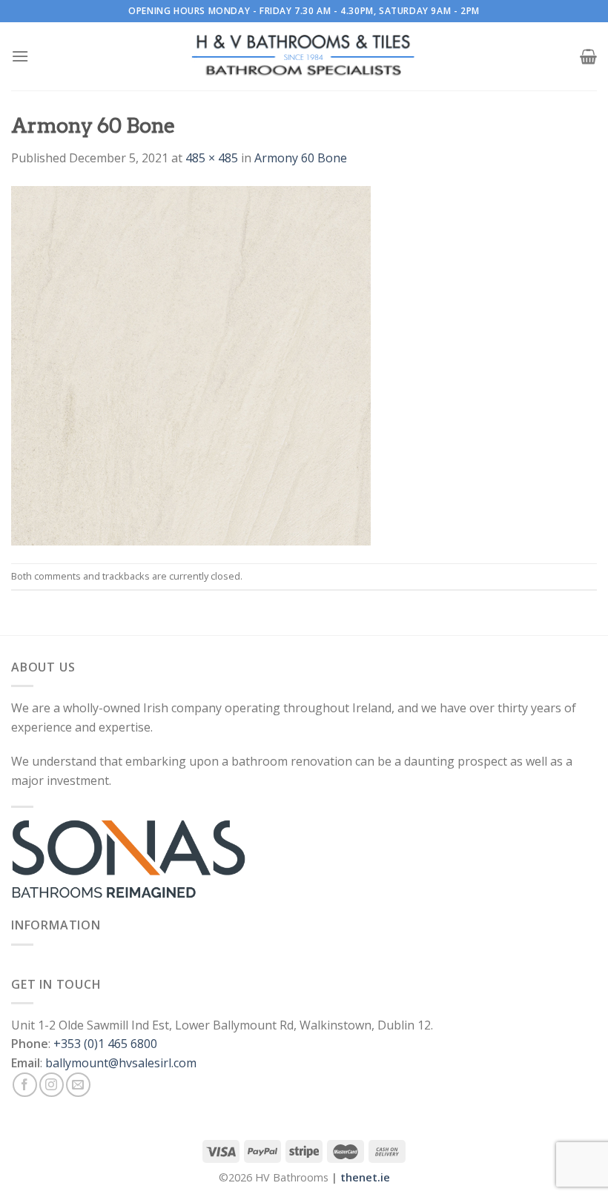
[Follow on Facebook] (25, 1084)
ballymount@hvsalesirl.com (120, 1063)
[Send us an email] (78, 1084)
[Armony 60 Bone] (191, 364)
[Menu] (20, 56)
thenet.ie (365, 1177)
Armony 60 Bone (300, 158)
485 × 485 (211, 158)
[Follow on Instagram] (51, 1084)
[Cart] (588, 56)
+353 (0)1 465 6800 (105, 1043)
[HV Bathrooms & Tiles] (304, 57)
